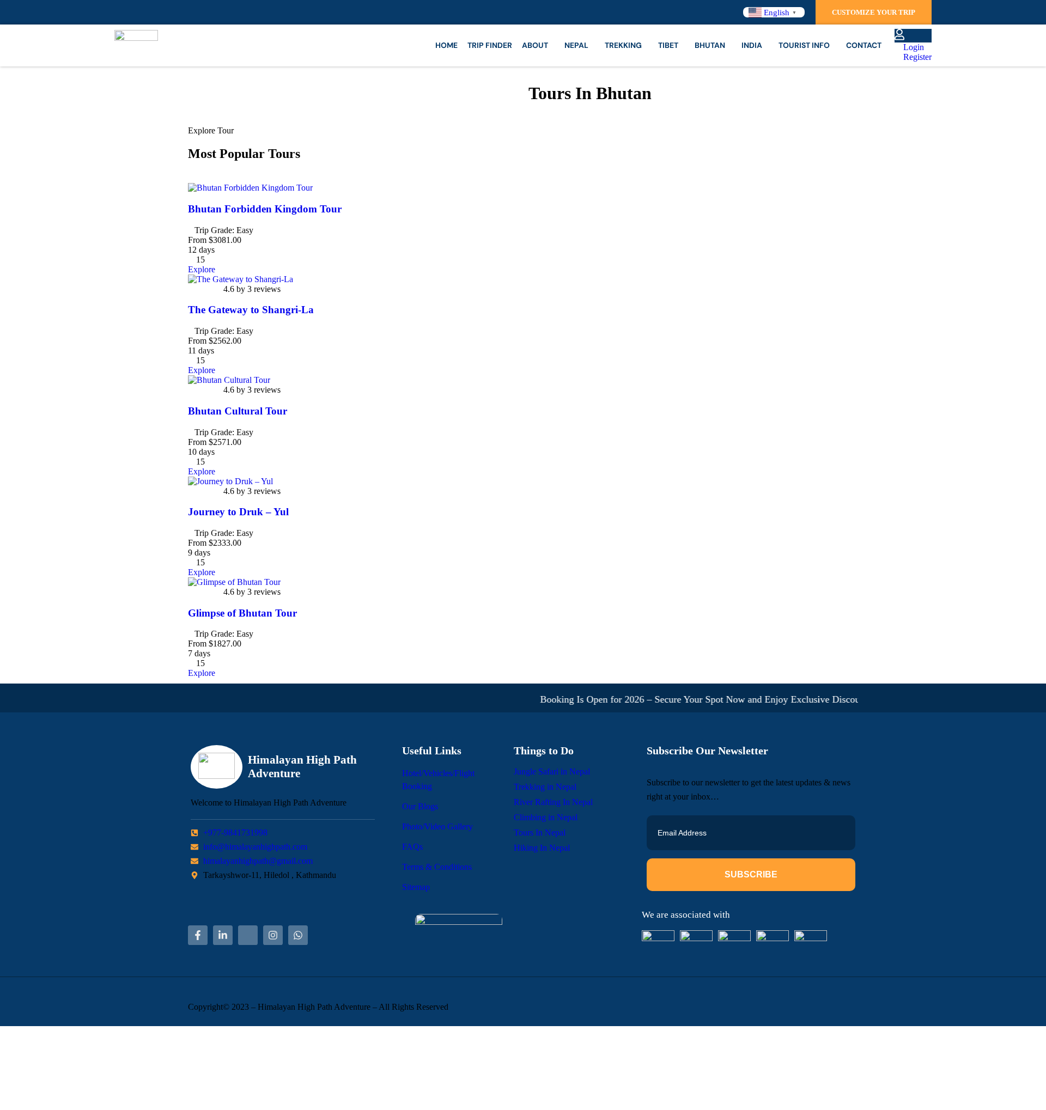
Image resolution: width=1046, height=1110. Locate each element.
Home (446, 45)
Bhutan (710, 45)
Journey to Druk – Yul (238, 511)
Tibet (668, 45)
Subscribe (751, 874)
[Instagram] (273, 935)
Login (912, 47)
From (197, 240)
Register (916, 57)
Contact (863, 45)
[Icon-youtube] (248, 935)
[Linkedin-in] (223, 935)
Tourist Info (804, 45)
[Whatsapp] (298, 935)
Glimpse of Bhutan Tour (242, 613)
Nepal (576, 45)
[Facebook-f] (198, 935)
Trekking (623, 45)
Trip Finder (489, 45)
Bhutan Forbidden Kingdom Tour (265, 209)
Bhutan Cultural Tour (237, 411)
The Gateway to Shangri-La (251, 309)
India (751, 45)
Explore (201, 269)
